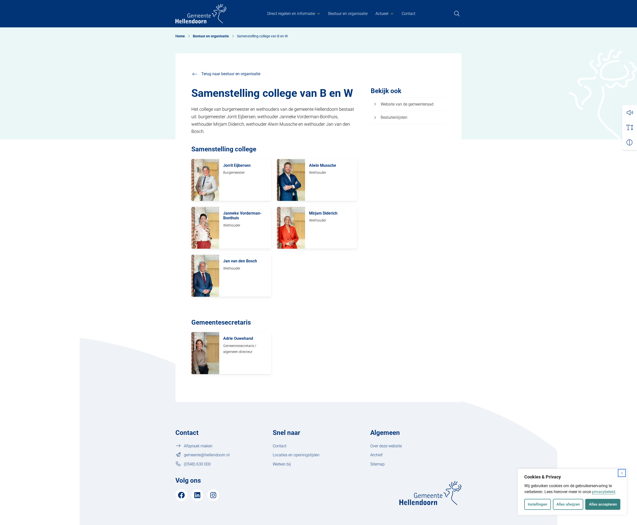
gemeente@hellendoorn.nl (207, 455)
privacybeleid (603, 491)
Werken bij (282, 464)
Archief (376, 455)
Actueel (381, 13)
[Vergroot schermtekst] (629, 127)
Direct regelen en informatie (291, 13)
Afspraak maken (198, 446)
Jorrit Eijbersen (237, 165)
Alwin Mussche (322, 165)
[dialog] (572, 492)
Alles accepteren (603, 504)
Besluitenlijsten (394, 117)
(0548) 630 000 (197, 464)
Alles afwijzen (568, 504)
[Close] (622, 473)
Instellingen (537, 504)
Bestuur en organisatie (348, 13)
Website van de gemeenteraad (407, 104)
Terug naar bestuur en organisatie (230, 73)
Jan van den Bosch (240, 261)
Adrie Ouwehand (238, 338)
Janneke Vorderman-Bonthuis (242, 215)
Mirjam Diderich (323, 213)
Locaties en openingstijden (296, 455)
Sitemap (377, 464)
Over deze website (386, 446)
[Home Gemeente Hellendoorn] (200, 13)
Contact (408, 13)
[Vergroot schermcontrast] (629, 142)
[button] (629, 112)
